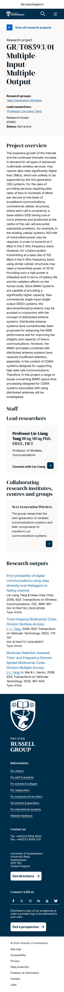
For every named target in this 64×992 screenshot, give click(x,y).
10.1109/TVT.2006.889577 (28, 641)
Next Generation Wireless (24, 100)
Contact (15, 978)
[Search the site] (43, 14)
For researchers (20, 790)
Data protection (20, 967)
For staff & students (22, 777)
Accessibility (18, 955)
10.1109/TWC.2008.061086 (28, 608)
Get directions (23, 876)
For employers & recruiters (26, 796)
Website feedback (22, 815)
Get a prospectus (25, 927)
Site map (16, 949)
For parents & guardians (25, 803)
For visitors (17, 771)
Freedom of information (25, 972)
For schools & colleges (24, 783)
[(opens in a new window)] (13, 900)
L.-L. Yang (14, 629)
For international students (26, 809)
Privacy (15, 961)
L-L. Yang (13, 672)
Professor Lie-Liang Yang (24, 111)
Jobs (13, 984)
